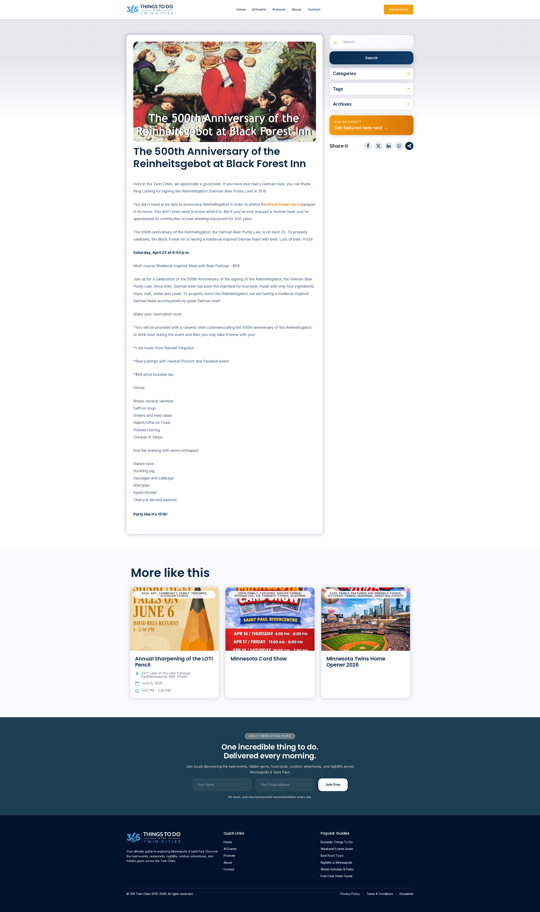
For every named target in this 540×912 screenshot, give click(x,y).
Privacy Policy (350, 894)
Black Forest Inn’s (283, 204)
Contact (314, 9)
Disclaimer (406, 894)
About (296, 9)
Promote (279, 9)
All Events (259, 9)
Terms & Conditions (379, 894)
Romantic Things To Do (337, 842)
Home (241, 9)
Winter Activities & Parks (337, 869)
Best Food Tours (332, 855)
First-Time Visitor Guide (336, 876)
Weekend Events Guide (337, 849)
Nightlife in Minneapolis (336, 862)
